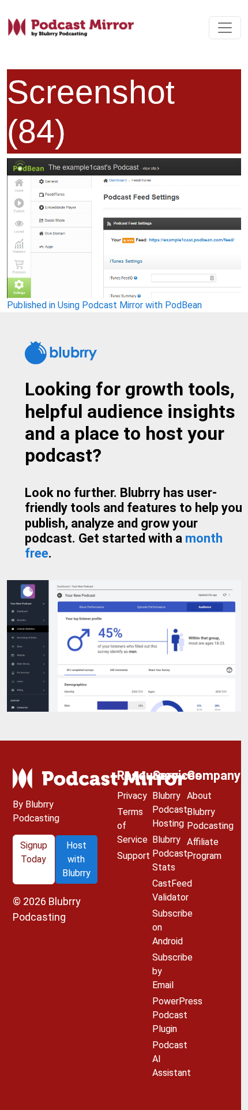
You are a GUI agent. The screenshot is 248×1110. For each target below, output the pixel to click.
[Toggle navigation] (225, 27)
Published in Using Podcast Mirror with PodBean (104, 305)
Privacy (132, 795)
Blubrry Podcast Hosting (169, 809)
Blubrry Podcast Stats (169, 853)
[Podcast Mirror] (71, 28)
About (199, 795)
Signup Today (33, 852)
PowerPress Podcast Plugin (177, 1015)
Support (133, 855)
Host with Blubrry (76, 859)
